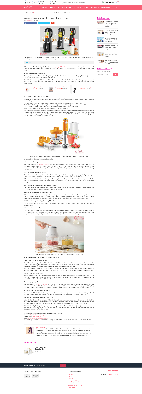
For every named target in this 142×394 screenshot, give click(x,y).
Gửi (115, 74)
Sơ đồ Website (72, 387)
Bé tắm (86, 7)
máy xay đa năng (44, 164)
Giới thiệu (70, 374)
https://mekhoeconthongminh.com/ (40, 315)
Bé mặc (52, 7)
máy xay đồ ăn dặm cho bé (62, 67)
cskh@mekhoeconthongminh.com (38, 318)
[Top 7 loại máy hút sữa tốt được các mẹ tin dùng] (29, 351)
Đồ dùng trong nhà (105, 7)
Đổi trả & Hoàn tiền (73, 378)
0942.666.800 (37, 316)
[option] (36, 89)
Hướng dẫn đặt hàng (73, 381)
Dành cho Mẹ (94, 7)
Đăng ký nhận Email (29, 365)
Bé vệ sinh (44, 7)
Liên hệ (70, 376)
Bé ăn (37, 7)
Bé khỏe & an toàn (77, 7)
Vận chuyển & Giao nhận (74, 383)
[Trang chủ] (26, 12)
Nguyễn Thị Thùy (29, 20)
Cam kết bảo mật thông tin (75, 385)
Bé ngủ (68, 7)
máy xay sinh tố (42, 284)
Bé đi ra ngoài (59, 7)
